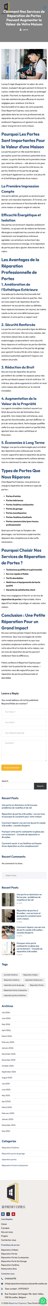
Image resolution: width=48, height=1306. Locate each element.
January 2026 (7, 1048)
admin (25, 29)
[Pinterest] (13, 1214)
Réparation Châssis (30, 975)
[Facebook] (3, 1214)
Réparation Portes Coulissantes (15, 990)
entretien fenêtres (11, 975)
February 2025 (8, 1113)
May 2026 (6, 1024)
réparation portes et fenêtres (15, 995)
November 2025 (8, 1060)
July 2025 (6, 1083)
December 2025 (8, 1054)
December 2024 (9, 1125)
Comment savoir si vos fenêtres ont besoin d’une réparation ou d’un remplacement (21, 844)
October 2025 (8, 1066)
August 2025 (7, 1077)
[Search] (42, 875)
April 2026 (6, 1030)
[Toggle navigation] (45, 7)
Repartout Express (17, 1303)
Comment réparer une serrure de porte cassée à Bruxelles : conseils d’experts (24, 824)
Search (5, 781)
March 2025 (7, 1107)
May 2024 (6, 1131)
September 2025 (9, 1072)
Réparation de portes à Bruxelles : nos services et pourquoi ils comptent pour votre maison (23, 815)
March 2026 (7, 1036)
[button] (42, 1300)
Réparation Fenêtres (11, 980)
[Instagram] (8, 1214)
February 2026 (8, 1042)
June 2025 (6, 1089)
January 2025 (7, 1119)
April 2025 (6, 1101)
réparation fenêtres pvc (34, 980)
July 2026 (6, 1012)
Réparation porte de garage (13, 1153)
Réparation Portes (36, 985)
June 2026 (6, 1018)
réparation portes (9, 1159)
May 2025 (6, 1095)
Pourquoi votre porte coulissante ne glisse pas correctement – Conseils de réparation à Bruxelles (23, 834)
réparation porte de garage (14, 985)
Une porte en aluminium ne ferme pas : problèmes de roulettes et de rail (20, 806)
